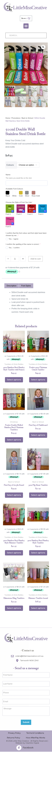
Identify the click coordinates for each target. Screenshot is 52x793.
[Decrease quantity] (8, 258)
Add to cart (35, 259)
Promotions (15, 118)
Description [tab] (11, 286)
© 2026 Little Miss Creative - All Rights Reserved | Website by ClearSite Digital (27, 742)
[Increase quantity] (23, 258)
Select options (14, 380)
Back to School (27, 118)
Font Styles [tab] (26, 286)
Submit (26, 722)
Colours (10, 165)
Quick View (14, 349)
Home (7, 118)
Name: (8, 175)
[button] (26, 25)
